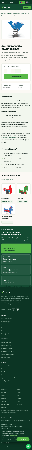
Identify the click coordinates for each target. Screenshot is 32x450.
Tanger (19, 392)
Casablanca (4, 389)
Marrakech (4, 392)
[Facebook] (17, 309)
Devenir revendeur (6, 328)
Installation (4, 372)
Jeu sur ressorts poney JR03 (22, 197)
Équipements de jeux (7, 348)
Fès (18, 395)
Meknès (3, 398)
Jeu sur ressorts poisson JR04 (6, 197)
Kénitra (19, 398)
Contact (3, 325)
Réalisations (5, 331)
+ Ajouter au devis (7, 201)
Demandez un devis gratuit (9, 137)
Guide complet (5, 366)
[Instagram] (13, 309)
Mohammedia (5, 404)
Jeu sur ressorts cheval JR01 (6, 217)
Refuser (9, 439)
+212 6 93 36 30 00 (7, 2)
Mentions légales (6, 321)
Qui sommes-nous (6, 318)
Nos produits (9, 13)
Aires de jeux (16, 13)
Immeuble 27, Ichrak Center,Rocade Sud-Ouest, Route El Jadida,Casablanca (12, 427)
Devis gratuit (5, 334)
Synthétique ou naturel (8, 378)
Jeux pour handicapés (7, 354)
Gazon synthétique (7, 342)
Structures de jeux (6, 345)
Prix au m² (4, 369)
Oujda (18, 401)
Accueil (3, 13)
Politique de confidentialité (13, 442)
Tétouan (3, 401)
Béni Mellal (4, 407)
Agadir (3, 395)
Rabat (18, 389)
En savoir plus (13, 435)
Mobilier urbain (5, 357)
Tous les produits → (7, 179)
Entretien (4, 375)
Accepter (23, 439)
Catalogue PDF (5, 381)
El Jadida (19, 404)
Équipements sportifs (7, 351)
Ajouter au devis (16, 76)
